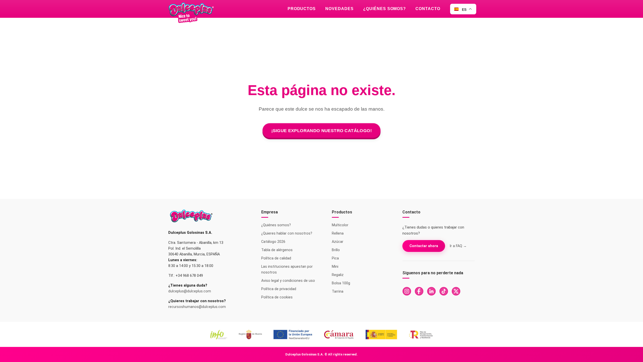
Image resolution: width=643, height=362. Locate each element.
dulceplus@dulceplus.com (189, 291)
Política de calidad (276, 258)
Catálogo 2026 (273, 242)
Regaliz (338, 275)
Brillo (336, 250)
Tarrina (337, 291)
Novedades (339, 9)
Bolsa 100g (341, 283)
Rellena (338, 233)
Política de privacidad (278, 289)
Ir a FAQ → (458, 246)
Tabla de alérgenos (277, 250)
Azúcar (337, 242)
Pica (335, 258)
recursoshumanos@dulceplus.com (197, 307)
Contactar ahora (423, 246)
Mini (335, 266)
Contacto (427, 9)
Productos (302, 9)
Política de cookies (277, 297)
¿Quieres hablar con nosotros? (286, 233)
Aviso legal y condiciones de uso (288, 281)
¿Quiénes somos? (384, 9)
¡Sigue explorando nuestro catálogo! (321, 130)
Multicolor (340, 225)
